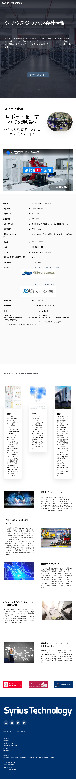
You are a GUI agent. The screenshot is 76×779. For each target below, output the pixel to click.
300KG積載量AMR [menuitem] (9, 765)
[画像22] (63, 397)
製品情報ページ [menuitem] (8, 743)
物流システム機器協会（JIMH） (48, 267)
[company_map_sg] (38, 397)
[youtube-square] (5, 722)
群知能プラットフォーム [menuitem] (11, 745)
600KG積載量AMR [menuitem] (9, 767)
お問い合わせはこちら (38, 75)
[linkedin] (12, 722)
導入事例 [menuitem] (6, 750)
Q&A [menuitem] (4, 753)
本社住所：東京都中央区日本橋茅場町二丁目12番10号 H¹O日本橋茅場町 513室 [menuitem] (28, 758)
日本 (35, 267)
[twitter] (18, 722)
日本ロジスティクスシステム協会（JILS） (47, 284)
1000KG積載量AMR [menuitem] (9, 769)
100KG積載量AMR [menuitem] (9, 762)
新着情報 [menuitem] (6, 741)
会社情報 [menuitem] (6, 738)
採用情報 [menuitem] (6, 755)
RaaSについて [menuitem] (7, 748)
